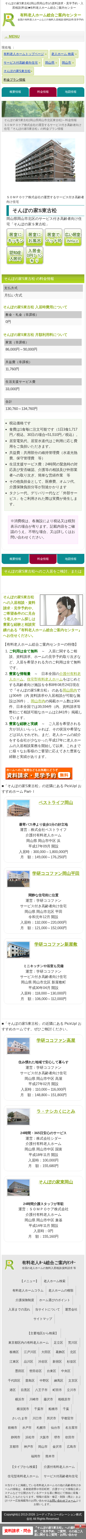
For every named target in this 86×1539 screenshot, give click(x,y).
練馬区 (58, 1380)
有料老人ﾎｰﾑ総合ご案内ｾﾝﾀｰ (49, 1264)
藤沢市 (48, 1399)
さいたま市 (19, 1418)
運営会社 (71, 1309)
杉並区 (71, 1361)
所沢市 (51, 1418)
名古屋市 (71, 1427)
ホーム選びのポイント (54, 1300)
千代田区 (14, 1380)
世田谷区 (35, 1371)
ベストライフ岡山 (56, 802)
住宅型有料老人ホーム (45, 679)
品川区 (28, 1361)
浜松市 (30, 1437)
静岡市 (15, 1437)
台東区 (51, 1371)
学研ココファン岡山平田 (56, 873)
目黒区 (25, 1390)
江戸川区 (30, 1352)
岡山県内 (70, 690)
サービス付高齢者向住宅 (61, 1476)
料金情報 (43, 91)
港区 (13, 1390)
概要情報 (15, 91)
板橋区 (14, 1352)
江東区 (14, 1361)
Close (80, 1526)
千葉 (66, 1409)
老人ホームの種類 (60, 1290)
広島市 (71, 1446)
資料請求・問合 (17, 1531)
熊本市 (50, 1456)
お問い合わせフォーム (62, 1500)
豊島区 (30, 1380)
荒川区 (72, 1342)
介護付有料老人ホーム (59, 1467)
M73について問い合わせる (38, 773)
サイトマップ (42, 1319)
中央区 (65, 1371)
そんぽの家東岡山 (56, 1181)
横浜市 (19, 1399)
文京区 (73, 1380)
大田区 (46, 1352)
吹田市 (70, 1437)
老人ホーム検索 (54, 1281)
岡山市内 (38, 701)
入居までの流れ (19, 1309)
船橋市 (53, 1409)
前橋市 (12, 1427)
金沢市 (57, 1446)
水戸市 (27, 1427)
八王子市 (41, 1390)
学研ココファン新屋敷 (55, 944)
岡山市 (43, 1446)
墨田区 (19, 1371)
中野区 (44, 1380)
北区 (73, 1352)
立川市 (71, 1390)
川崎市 (34, 1399)
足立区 (58, 1342)
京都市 (14, 1446)
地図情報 (70, 91)
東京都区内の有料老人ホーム (28, 1342)
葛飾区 (60, 1352)
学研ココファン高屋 (56, 1040)
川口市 (37, 1418)
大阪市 (44, 1437)
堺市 (57, 1437)
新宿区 (57, 1361)
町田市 (57, 1390)
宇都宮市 (67, 1418)
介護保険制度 (25, 1300)
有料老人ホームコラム (27, 1290)
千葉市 (38, 1409)
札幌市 (41, 1427)
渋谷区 (43, 1361)
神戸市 (28, 1446)
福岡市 (35, 1456)
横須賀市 (23, 1409)
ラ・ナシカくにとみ (56, 1111)
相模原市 (64, 1399)
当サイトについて (47, 1309)
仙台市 (55, 1427)
